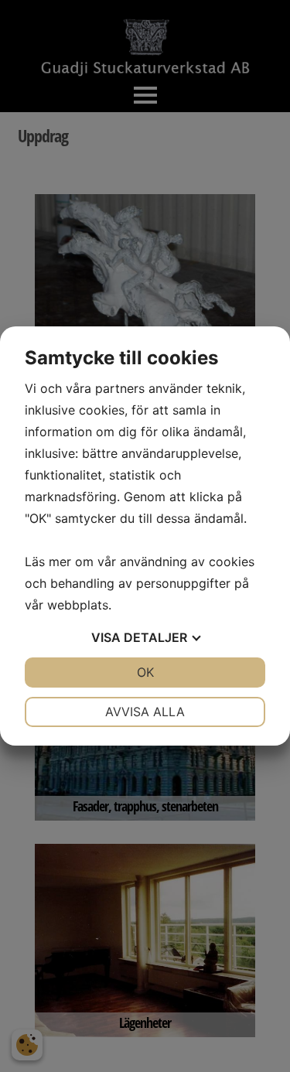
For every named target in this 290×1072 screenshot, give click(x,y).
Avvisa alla (145, 711)
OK (145, 672)
